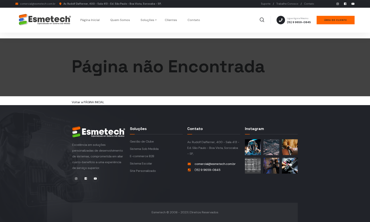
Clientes (171, 20)
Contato (309, 3)
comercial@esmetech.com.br (38, 3)
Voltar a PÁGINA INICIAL (88, 102)
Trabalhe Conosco (287, 3)
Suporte (266, 3)
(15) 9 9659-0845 (299, 20)
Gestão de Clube (142, 141)
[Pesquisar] (262, 20)
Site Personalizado (143, 171)
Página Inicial (90, 20)
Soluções (147, 20)
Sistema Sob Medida (144, 149)
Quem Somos (120, 20)
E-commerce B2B (142, 156)
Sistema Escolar (141, 163)
